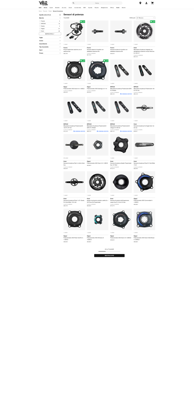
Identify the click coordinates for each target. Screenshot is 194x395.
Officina (112, 7)
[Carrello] (152, 3)
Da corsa (64, 7)
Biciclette (57, 7)
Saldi (40, 7)
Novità (45, 7)
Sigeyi (65, 87)
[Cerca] (73, 3)
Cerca (97, 3)
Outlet (117, 7)
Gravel (70, 7)
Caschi (51, 7)
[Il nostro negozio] (140, 3)
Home (40, 11)
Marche (123, 7)
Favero (66, 48)
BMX (84, 7)
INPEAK (112, 87)
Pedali (50, 11)
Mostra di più (109, 255)
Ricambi (97, 7)
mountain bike (77, 7)
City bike (90, 7)
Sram (135, 48)
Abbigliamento (104, 7)
